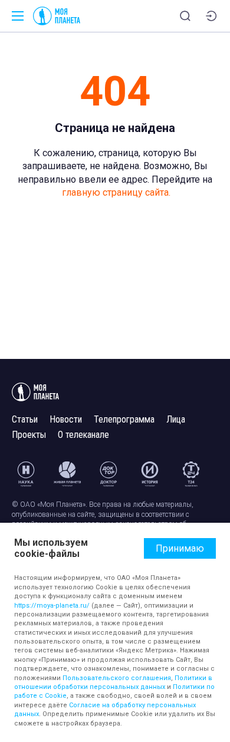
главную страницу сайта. (116, 192)
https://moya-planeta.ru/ (52, 605)
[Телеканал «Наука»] (26, 474)
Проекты (29, 434)
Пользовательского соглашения (117, 678)
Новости (66, 419)
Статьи (25, 419)
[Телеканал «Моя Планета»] (56, 15)
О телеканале (83, 434)
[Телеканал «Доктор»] (108, 474)
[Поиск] (185, 16)
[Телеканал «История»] (150, 474)
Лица (175, 419)
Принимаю (180, 548)
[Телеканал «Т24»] (191, 474)
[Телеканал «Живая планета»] (67, 474)
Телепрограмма (124, 419)
